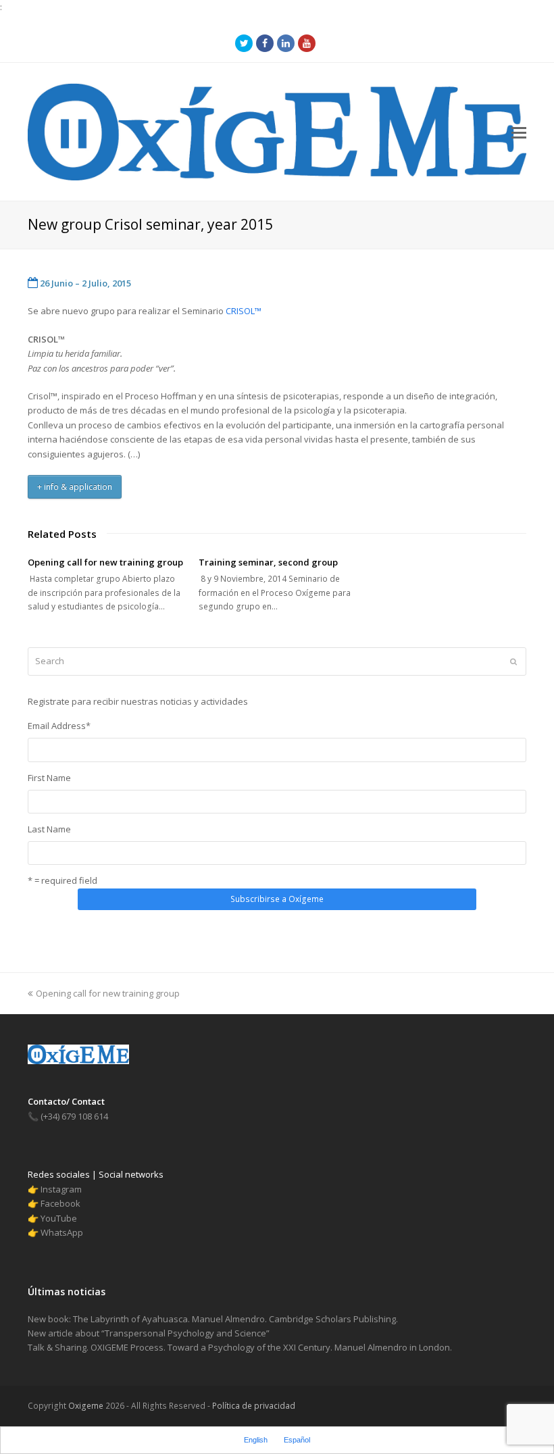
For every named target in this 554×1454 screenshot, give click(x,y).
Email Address (59, 726)
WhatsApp (62, 1232)
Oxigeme (85, 1405)
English (256, 1440)
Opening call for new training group (105, 562)
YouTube (59, 1218)
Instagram (61, 1189)
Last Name (49, 829)
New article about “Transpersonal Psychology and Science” (149, 1333)
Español (297, 1440)
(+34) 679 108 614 (68, 1116)
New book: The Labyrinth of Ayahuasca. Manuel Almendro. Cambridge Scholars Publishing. (213, 1319)
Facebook (60, 1203)
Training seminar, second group (268, 562)
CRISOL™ (243, 311)
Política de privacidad (252, 1405)
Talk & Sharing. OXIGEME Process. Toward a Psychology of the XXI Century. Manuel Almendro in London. (240, 1347)
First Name (49, 778)
